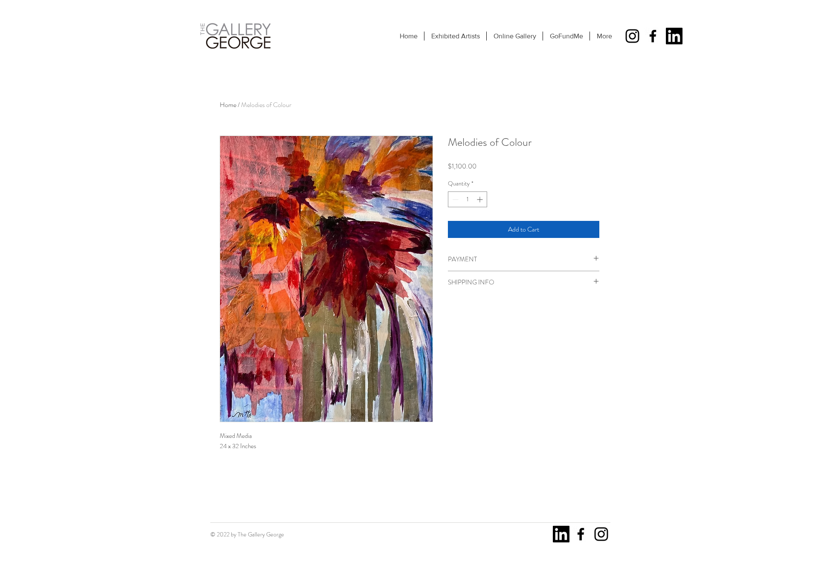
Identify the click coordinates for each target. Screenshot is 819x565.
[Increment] (480, 199)
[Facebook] (653, 36)
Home (228, 105)
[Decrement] (454, 199)
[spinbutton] (467, 199)
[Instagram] (632, 36)
